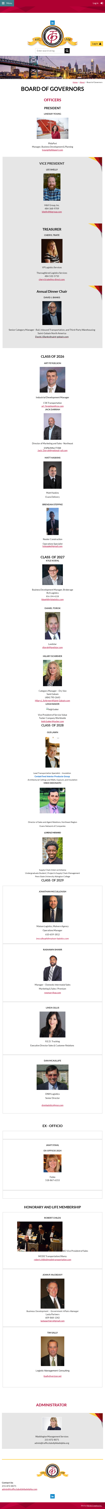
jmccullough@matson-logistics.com (52, 938)
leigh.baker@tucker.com (52, 721)
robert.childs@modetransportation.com (52, 1259)
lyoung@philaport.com (52, 150)
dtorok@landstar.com (52, 647)
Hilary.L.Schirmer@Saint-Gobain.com (52, 700)
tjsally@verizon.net (52, 1376)
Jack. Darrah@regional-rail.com (52, 450)
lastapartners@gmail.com (53, 1321)
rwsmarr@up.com (52, 992)
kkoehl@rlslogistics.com (52, 599)
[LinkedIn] (52, 23)
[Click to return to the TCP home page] (52, 48)
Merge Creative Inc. (94, 1506)
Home (75, 82)
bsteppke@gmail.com (52, 546)
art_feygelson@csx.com (52, 406)
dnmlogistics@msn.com (52, 1105)
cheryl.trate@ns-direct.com (52, 279)
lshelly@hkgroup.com (52, 211)
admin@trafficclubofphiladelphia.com (19, 1489)
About (82, 82)
